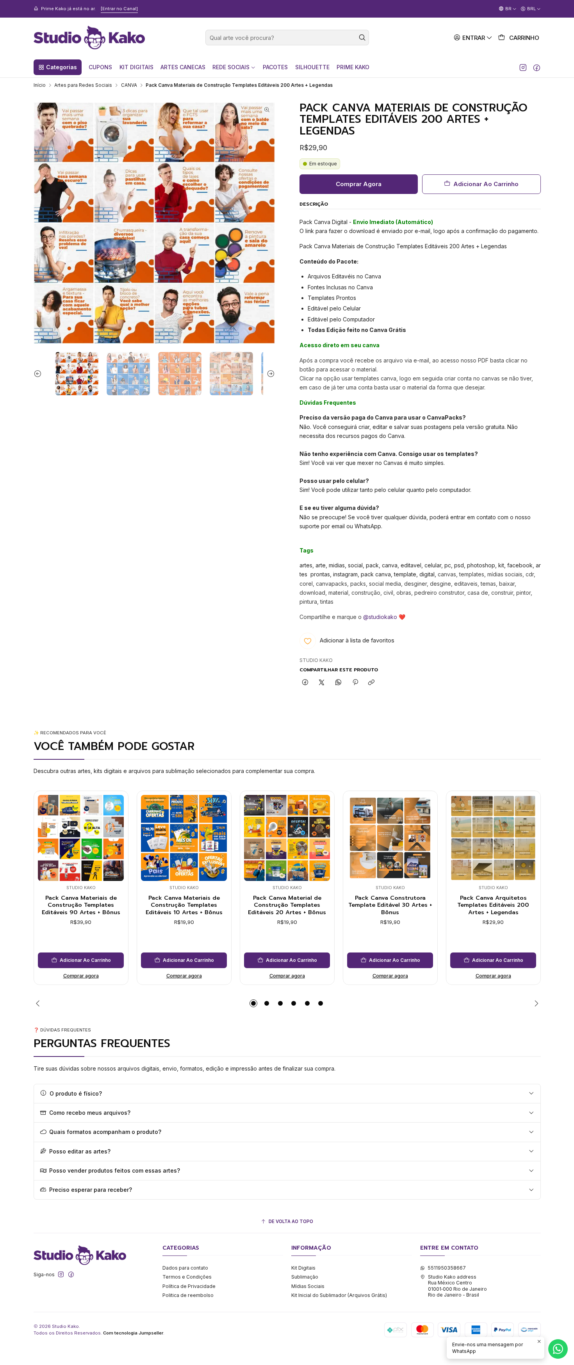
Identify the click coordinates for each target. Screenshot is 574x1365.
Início (40, 85)
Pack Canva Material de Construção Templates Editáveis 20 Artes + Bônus (287, 905)
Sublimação (304, 1277)
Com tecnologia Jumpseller (133, 1333)
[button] (58, 67)
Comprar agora (81, 976)
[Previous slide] (39, 373)
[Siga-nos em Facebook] (537, 67)
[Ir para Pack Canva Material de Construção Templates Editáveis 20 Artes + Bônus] (287, 838)
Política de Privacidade (189, 1286)
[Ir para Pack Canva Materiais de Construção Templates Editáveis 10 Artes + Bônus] (184, 838)
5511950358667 (447, 1268)
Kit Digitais (303, 1268)
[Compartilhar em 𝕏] (322, 683)
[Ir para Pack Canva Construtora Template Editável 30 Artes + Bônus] (390, 838)
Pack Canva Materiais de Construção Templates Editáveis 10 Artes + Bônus (184, 905)
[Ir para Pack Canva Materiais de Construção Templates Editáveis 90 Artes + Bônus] (81, 838)
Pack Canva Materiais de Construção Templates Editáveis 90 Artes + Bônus (81, 905)
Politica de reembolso (188, 1295)
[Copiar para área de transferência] (371, 683)
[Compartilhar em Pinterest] (355, 683)
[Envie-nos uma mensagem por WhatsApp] (558, 1349)
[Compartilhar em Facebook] (305, 683)
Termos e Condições (187, 1277)
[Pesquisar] (362, 37)
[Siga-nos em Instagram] (523, 67)
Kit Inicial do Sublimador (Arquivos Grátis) (339, 1295)
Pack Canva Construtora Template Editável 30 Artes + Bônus (390, 905)
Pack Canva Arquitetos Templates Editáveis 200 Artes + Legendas (493, 905)
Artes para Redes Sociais (83, 85)
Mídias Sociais (307, 1286)
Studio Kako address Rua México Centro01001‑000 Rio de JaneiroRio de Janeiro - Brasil (457, 1286)
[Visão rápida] (46, 836)
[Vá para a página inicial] (89, 37)
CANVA (129, 85)
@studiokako (380, 616)
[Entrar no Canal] (119, 8)
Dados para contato (185, 1268)
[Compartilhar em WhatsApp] (338, 683)
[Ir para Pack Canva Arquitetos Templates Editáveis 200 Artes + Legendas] (493, 838)
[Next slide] (269, 373)
